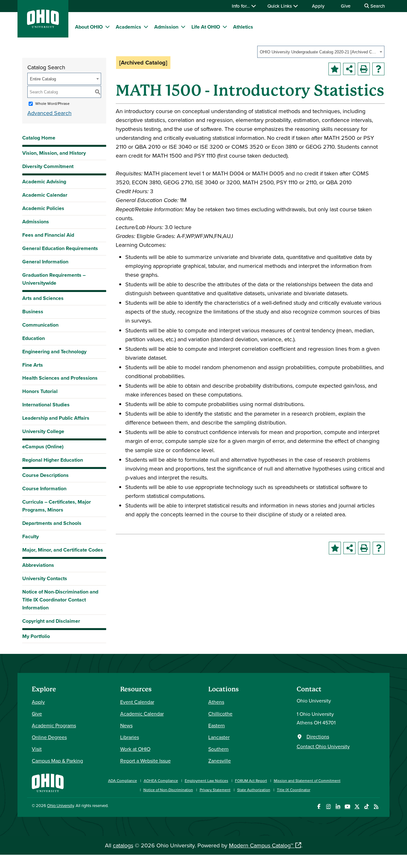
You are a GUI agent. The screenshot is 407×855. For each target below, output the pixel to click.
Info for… (241, 6)
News (126, 725)
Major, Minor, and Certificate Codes (62, 549)
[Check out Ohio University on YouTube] (347, 807)
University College (43, 431)
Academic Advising (44, 181)
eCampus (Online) (43, 446)
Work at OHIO (135, 748)
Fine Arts (32, 365)
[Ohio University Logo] (43, 26)
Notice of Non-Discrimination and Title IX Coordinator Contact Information (60, 599)
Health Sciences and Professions (60, 378)
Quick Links (280, 6)
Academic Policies (43, 208)
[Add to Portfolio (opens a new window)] (334, 69)
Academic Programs (54, 725)
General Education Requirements (60, 248)
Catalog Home (38, 137)
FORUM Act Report (251, 780)
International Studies (46, 404)
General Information (45, 261)
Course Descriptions (45, 475)
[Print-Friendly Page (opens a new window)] (364, 69)
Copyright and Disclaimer (51, 621)
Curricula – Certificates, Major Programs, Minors (56, 505)
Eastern (216, 725)
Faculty (30, 536)
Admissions (35, 221)
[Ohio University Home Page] (48, 782)
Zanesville (219, 760)
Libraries (129, 737)
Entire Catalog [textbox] (43, 79)
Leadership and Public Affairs (55, 418)
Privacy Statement (215, 789)
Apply (318, 6)
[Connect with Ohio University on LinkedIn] (338, 807)
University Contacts (44, 578)
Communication (40, 325)
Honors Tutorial (40, 391)
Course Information (44, 488)
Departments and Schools (51, 523)
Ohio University (60, 805)
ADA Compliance (122, 780)
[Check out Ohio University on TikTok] (366, 807)
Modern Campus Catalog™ (261, 845)
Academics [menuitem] (128, 27)
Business (32, 311)
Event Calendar (137, 701)
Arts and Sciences (43, 298)
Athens (216, 701)
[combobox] (320, 52)
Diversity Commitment (47, 166)
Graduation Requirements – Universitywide (54, 279)
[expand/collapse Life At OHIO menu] (224, 26)
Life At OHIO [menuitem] (205, 27)
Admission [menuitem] (166, 27)
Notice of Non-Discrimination (168, 789)
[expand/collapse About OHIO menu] (107, 26)
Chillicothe (220, 713)
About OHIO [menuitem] (89, 27)
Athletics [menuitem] (243, 27)
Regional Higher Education (52, 460)
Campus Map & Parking (57, 760)
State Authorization (253, 789)
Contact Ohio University (323, 746)
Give (345, 6)
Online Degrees (49, 737)
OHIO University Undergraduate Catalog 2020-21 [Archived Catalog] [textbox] (319, 52)
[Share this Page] (349, 69)
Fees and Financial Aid (48, 235)
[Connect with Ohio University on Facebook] (319, 807)
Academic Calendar (44, 195)
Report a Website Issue (145, 760)
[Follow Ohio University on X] (357, 807)
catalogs (123, 845)
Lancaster (219, 737)
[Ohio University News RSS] (376, 807)
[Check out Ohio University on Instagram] (328, 807)
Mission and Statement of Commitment (307, 780)
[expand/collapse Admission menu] (183, 26)
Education (33, 338)
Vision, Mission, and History (54, 153)
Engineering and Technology (54, 351)
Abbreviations (38, 565)
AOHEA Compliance (161, 780)
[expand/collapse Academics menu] (145, 26)
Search (377, 6)
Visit (37, 748)
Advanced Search (49, 113)
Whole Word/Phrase (52, 103)
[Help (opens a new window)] (378, 69)
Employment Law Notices (206, 780)
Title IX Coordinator (293, 789)
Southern (218, 748)
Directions (318, 736)
